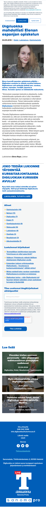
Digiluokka (12, 217)
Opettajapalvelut (14, 224)
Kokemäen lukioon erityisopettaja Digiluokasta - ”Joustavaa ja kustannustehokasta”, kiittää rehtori (21, 265)
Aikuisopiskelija (13, 241)
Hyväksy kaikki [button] (22, 20)
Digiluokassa (7, 106)
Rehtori (10, 213)
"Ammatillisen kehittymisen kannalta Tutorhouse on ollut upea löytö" (21, 253)
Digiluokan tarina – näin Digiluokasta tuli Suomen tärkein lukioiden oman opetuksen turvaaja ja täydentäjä (23, 279)
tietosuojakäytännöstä (12, 313)
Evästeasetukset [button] (10, 20)
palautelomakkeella (15, 191)
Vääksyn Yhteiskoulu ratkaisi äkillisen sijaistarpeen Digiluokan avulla (21, 258)
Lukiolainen (24, 40)
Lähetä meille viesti (23, 436)
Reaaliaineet (12, 238)
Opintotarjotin (35, 40)
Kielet (16, 40)
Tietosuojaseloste (23, 451)
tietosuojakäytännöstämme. (33, 10)
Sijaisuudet (12, 227)
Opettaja (11, 234)
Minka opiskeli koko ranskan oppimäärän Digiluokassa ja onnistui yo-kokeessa (23, 273)
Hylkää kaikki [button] (35, 20)
